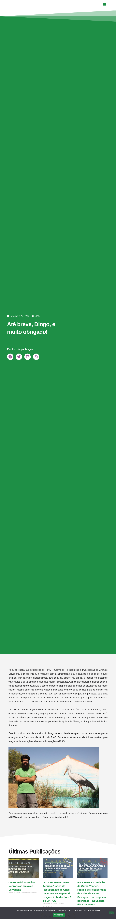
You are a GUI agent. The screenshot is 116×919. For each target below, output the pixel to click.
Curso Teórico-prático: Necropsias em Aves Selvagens (22, 886)
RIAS (37, 316)
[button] (10, 357)
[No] (111, 912)
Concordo (58, 915)
